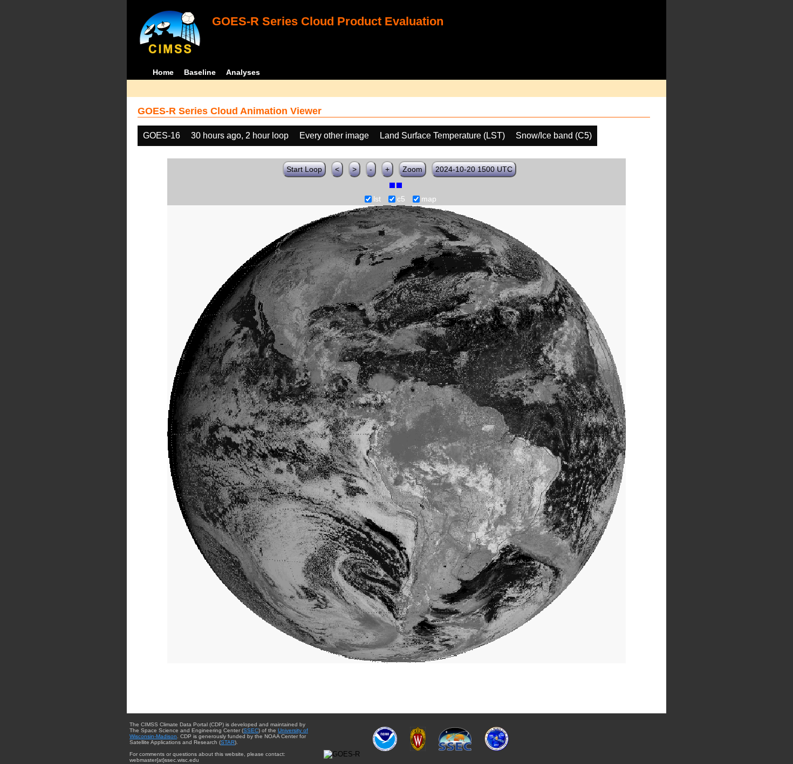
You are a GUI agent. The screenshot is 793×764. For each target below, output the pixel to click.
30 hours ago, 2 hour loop (240, 135)
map (428, 199)
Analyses (243, 72)
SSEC (250, 730)
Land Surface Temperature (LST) (442, 135)
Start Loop (304, 169)
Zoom (412, 169)
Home (163, 72)
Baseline (200, 72)
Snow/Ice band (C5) (554, 135)
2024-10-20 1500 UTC (473, 169)
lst (377, 199)
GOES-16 (161, 135)
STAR (228, 742)
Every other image (334, 135)
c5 (401, 199)
